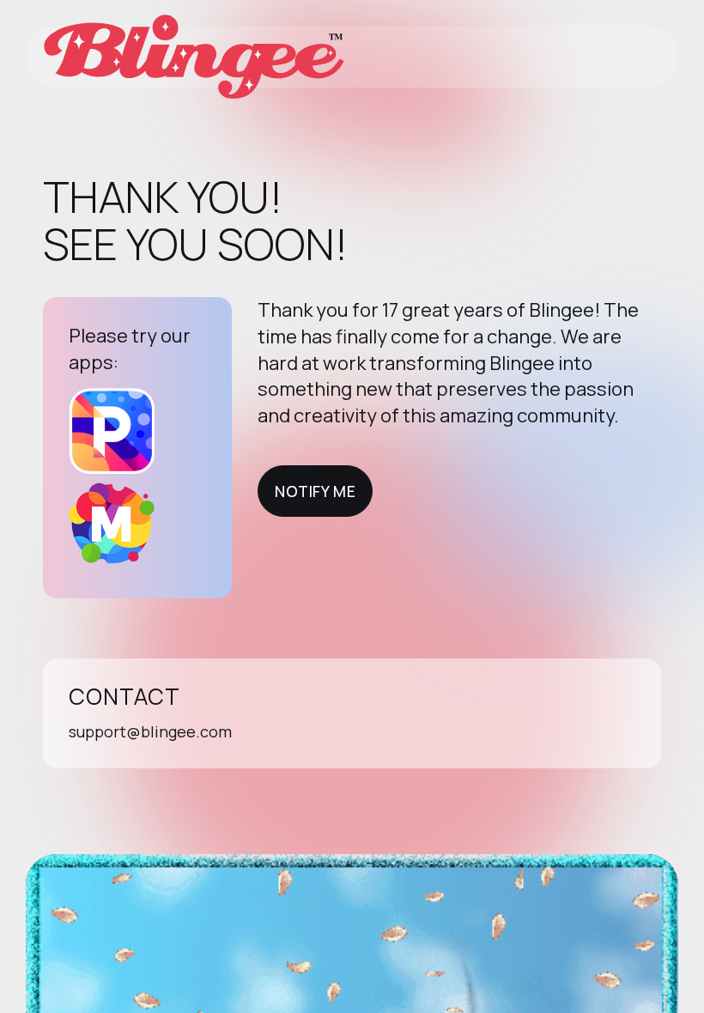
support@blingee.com (150, 731)
